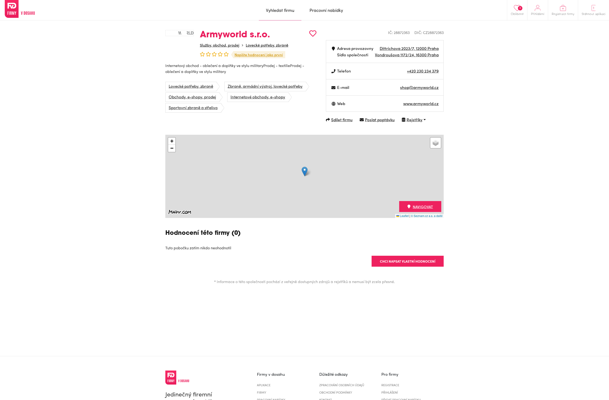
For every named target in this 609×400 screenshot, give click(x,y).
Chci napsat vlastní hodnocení (407, 261)
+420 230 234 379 (423, 71)
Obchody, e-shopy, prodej (192, 97)
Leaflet (404, 216)
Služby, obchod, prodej (219, 45)
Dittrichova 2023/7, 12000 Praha (409, 48)
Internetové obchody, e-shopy (258, 97)
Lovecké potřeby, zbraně (267, 45)
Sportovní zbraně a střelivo (193, 107)
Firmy (261, 392)
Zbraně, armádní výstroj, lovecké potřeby (265, 86)
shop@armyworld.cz (419, 87)
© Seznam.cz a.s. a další (426, 216)
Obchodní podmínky (335, 392)
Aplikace (263, 385)
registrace (390, 385)
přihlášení (389, 392)
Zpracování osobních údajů (341, 385)
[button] (305, 171)
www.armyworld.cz (421, 103)
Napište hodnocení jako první (259, 54)
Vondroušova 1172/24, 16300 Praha (407, 55)
